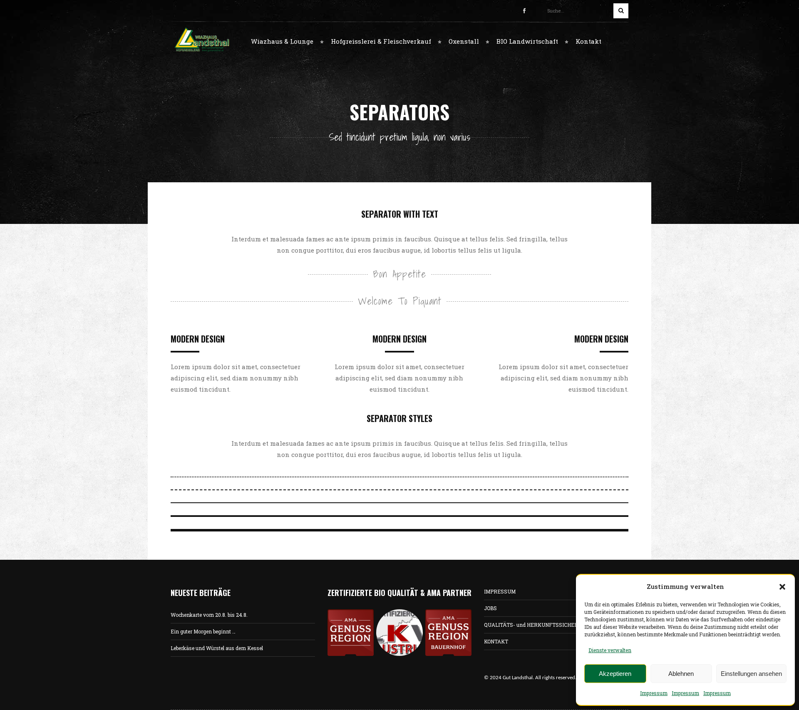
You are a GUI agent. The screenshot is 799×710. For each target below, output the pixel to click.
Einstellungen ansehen (751, 673)
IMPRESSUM (500, 591)
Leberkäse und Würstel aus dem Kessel (217, 648)
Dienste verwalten (609, 650)
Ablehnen (681, 673)
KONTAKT (496, 641)
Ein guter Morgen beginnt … (203, 631)
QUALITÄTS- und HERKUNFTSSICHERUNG (536, 624)
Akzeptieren (615, 673)
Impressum (653, 693)
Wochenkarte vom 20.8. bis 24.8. (209, 614)
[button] (782, 587)
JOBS (490, 608)
